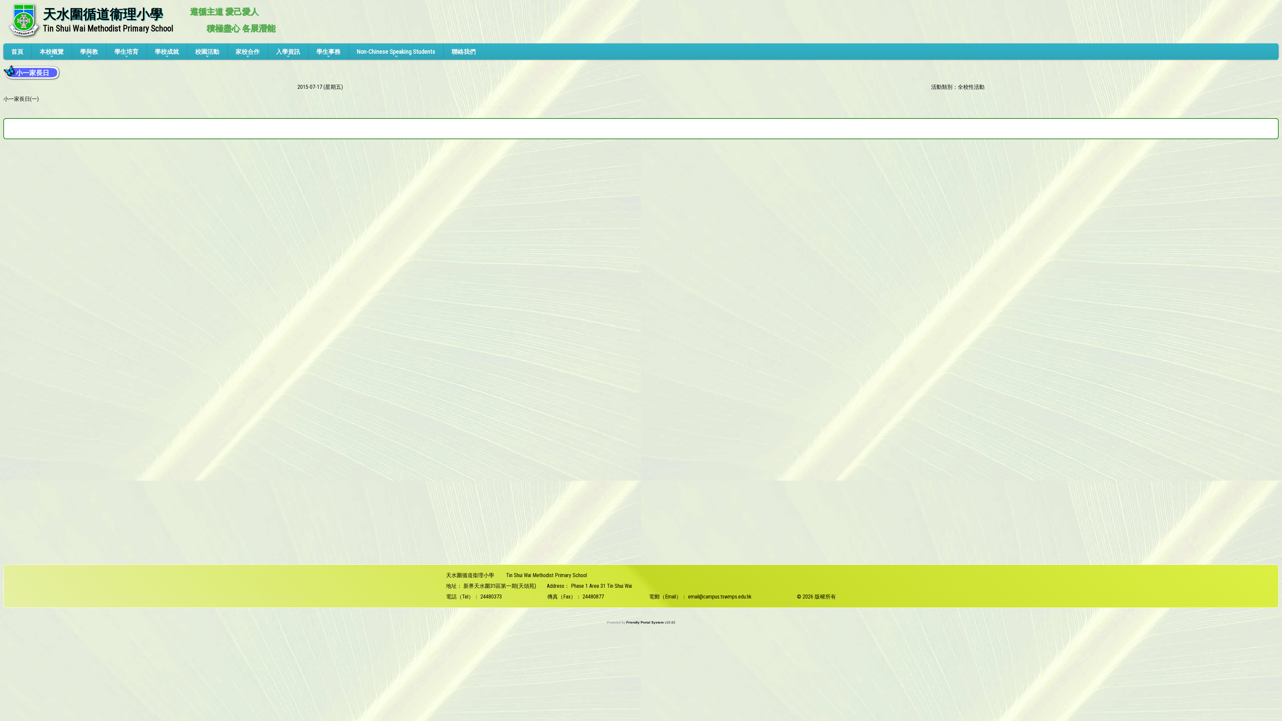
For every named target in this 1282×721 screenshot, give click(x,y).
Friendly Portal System (645, 622)
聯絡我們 (464, 51)
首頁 (17, 51)
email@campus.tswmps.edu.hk (720, 596)
